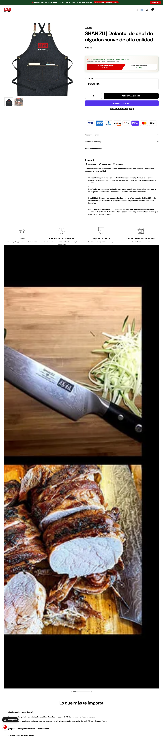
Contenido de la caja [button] (93, 142)
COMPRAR (155, 2)
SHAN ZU (88, 27)
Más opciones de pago (122, 108)
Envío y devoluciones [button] (93, 148)
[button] (137, 10)
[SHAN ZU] (7, 10)
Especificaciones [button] (92, 135)
